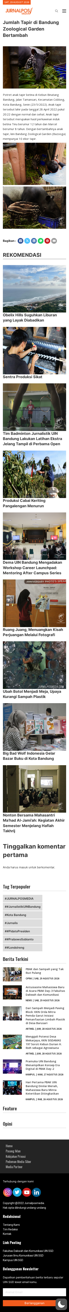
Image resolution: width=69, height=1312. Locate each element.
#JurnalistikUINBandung (23, 906)
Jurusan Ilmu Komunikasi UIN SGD (23, 1255)
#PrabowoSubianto (20, 939)
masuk (23, 867)
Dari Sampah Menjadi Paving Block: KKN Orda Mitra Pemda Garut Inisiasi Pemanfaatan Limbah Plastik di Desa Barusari (45, 1015)
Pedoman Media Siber (18, 1161)
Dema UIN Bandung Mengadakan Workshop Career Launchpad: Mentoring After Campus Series (32, 567)
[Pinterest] (47, 241)
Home (9, 1146)
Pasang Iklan (13, 1151)
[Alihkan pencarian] (56, 11)
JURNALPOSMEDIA (20, 898)
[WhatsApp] (41, 241)
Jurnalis (12, 923)
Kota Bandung (16, 915)
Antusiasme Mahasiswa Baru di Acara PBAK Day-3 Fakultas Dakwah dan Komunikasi (45, 990)
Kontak (7, 1233)
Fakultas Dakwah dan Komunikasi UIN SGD (28, 1250)
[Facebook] (20, 241)
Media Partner (14, 1166)
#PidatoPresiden (18, 931)
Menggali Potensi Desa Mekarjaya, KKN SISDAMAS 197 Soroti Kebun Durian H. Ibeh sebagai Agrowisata (44, 1042)
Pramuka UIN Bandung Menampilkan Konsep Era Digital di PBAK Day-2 (43, 1065)
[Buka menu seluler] (64, 10)
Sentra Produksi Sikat (22, 377)
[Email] (54, 241)
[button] (61, 1304)
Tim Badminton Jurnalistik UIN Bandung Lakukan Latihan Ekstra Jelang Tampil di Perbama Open (32, 438)
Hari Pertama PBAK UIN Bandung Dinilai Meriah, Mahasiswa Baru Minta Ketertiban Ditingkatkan (42, 1087)
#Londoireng (15, 947)
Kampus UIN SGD (13, 1260)
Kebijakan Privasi (16, 1156)
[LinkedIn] (34, 241)
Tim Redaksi (10, 1229)
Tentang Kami (11, 1224)
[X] (27, 241)
